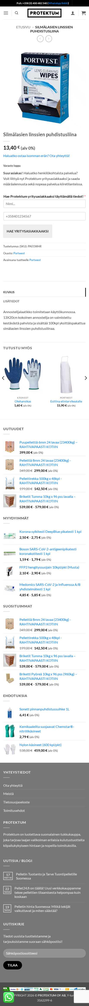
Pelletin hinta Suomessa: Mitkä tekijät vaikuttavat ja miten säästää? (42, 908)
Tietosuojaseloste (16, 802)
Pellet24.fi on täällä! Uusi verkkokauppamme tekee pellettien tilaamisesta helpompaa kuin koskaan (47, 892)
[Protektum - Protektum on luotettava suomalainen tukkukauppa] (44, 12)
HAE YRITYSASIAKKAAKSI (28, 231)
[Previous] (3, 386)
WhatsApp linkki (58, 3)
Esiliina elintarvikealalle (66, 401)
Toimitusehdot (14, 810)
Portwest (19, 253)
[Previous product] (48, 38)
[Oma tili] (73, 13)
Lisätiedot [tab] (11, 301)
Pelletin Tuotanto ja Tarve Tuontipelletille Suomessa (46, 876)
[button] (5, 13)
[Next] (85, 386)
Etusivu (23, 27)
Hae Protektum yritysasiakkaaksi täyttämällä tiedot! (44, 196)
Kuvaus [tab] (9, 292)
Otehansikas (23, 401)
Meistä (8, 793)
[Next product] (40, 38)
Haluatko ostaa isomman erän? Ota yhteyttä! (36, 156)
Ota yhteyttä (12, 785)
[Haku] (16, 13)
